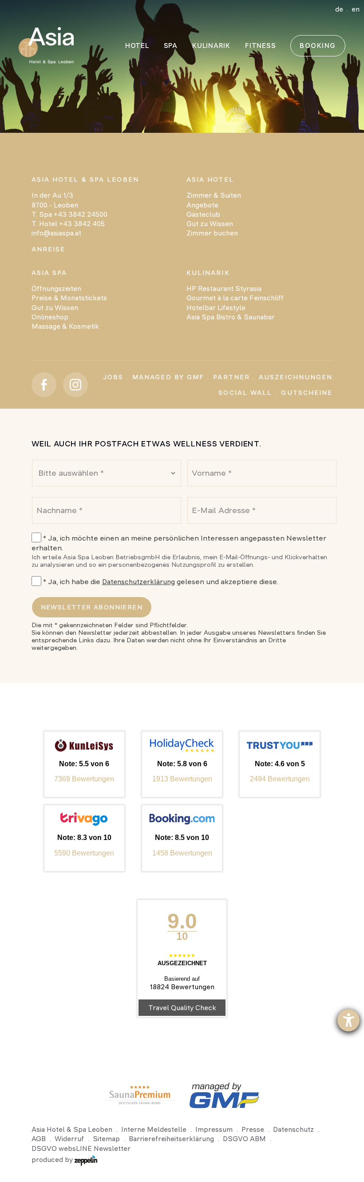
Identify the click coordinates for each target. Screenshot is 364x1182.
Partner (231, 377)
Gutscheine (306, 393)
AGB (39, 1138)
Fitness (260, 45)
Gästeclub (203, 214)
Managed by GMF (168, 377)
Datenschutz (293, 1129)
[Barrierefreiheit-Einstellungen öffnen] (348, 1020)
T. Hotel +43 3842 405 (68, 223)
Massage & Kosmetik (65, 326)
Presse (252, 1129)
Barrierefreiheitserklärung (171, 1138)
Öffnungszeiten (56, 288)
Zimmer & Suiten (213, 195)
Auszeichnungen (295, 377)
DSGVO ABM (244, 1138)
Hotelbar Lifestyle (215, 307)
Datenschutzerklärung (138, 581)
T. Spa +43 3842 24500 (69, 214)
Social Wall (245, 393)
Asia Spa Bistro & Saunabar (230, 317)
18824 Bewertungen (182, 986)
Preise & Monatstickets (69, 298)
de (339, 9)
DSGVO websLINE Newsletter (81, 1148)
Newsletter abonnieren (91, 607)
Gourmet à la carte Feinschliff (235, 298)
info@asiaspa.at (56, 233)
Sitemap (106, 1138)
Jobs (113, 377)
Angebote (202, 205)
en (356, 9)
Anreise (49, 249)
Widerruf (69, 1138)
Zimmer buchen (212, 233)
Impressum (214, 1129)
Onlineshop (50, 317)
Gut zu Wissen (209, 223)
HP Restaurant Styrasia (223, 288)
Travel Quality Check (182, 1007)
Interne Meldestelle (153, 1129)
